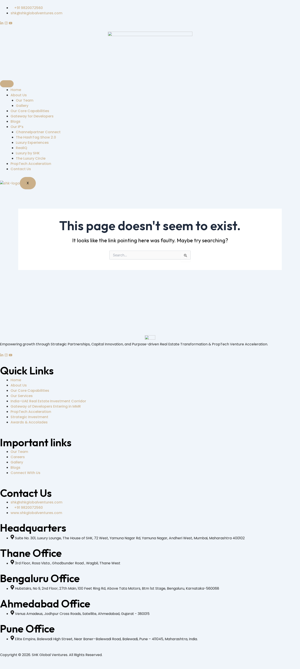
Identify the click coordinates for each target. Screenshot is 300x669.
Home (16, 89)
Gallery (22, 105)
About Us (19, 95)
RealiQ (21, 147)
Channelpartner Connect (38, 132)
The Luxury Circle (30, 158)
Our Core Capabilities (30, 110)
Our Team (24, 100)
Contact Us (21, 168)
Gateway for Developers (32, 116)
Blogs (15, 121)
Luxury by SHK (28, 153)
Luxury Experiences (32, 142)
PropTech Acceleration (31, 163)
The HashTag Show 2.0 (36, 137)
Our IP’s (17, 126)
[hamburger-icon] (7, 83)
